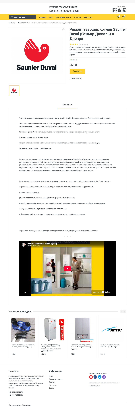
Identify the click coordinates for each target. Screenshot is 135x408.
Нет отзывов (83, 44)
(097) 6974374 (119, 9)
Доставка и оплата (56, 379)
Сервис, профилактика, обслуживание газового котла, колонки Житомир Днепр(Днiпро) (51, 348)
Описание (67, 104)
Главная (12, 23)
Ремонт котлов (23, 23)
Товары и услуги (20, 17)
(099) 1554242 (119, 11)
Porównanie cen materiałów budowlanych (103, 383)
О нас (51, 376)
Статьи (51, 388)
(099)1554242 (17, 395)
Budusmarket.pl (94, 386)
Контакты (52, 385)
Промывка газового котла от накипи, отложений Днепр (23, 346)
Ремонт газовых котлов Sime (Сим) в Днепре (110, 346)
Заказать (77, 71)
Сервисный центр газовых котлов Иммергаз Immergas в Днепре (81, 347)
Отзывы (52, 382)
